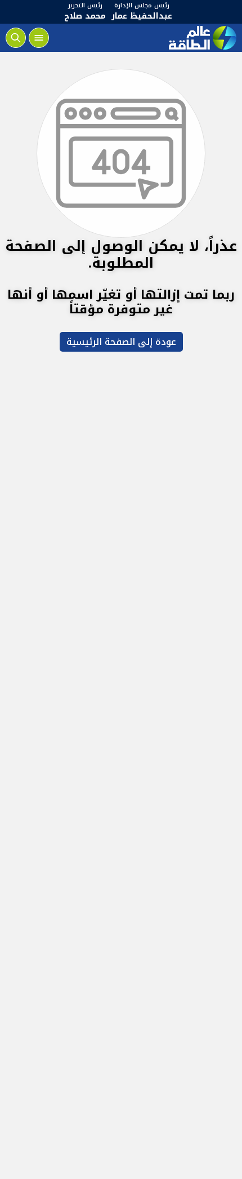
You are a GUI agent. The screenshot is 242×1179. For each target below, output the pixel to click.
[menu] (39, 38)
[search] (16, 38)
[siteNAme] (201, 38)
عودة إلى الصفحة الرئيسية (121, 342)
